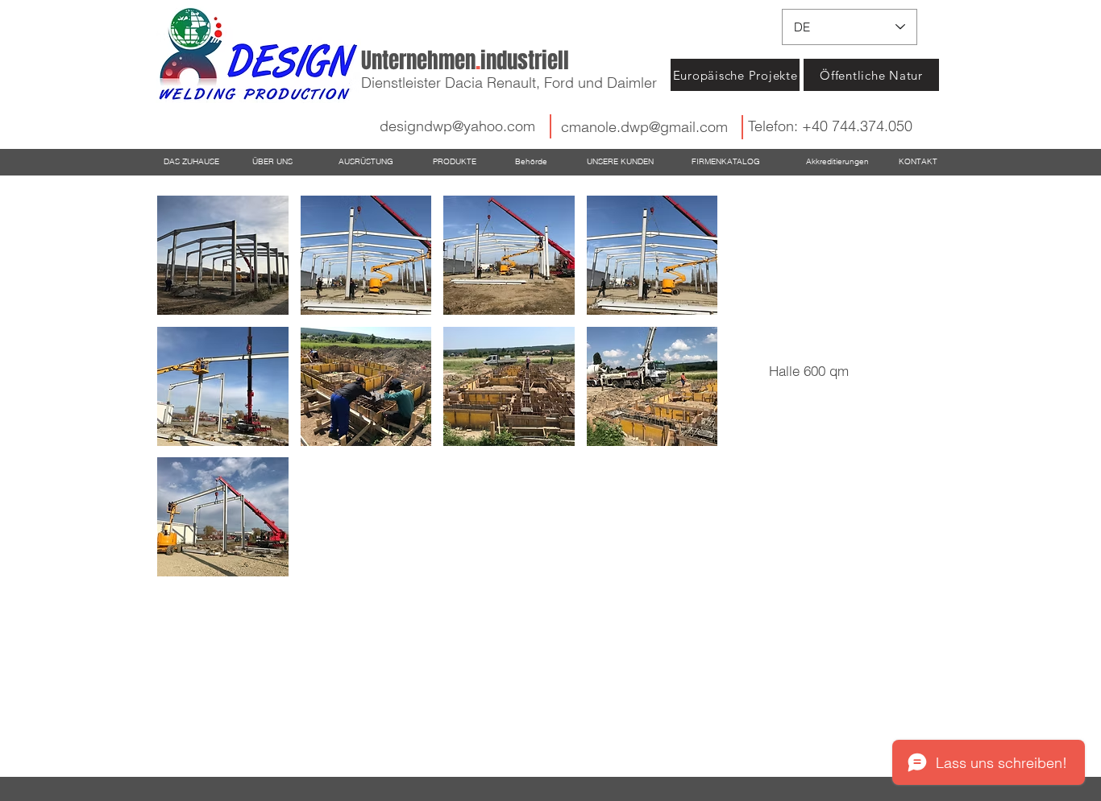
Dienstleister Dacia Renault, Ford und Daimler (509, 82)
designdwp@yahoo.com (457, 126)
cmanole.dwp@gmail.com (644, 127)
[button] (223, 255)
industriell (465, 60)
